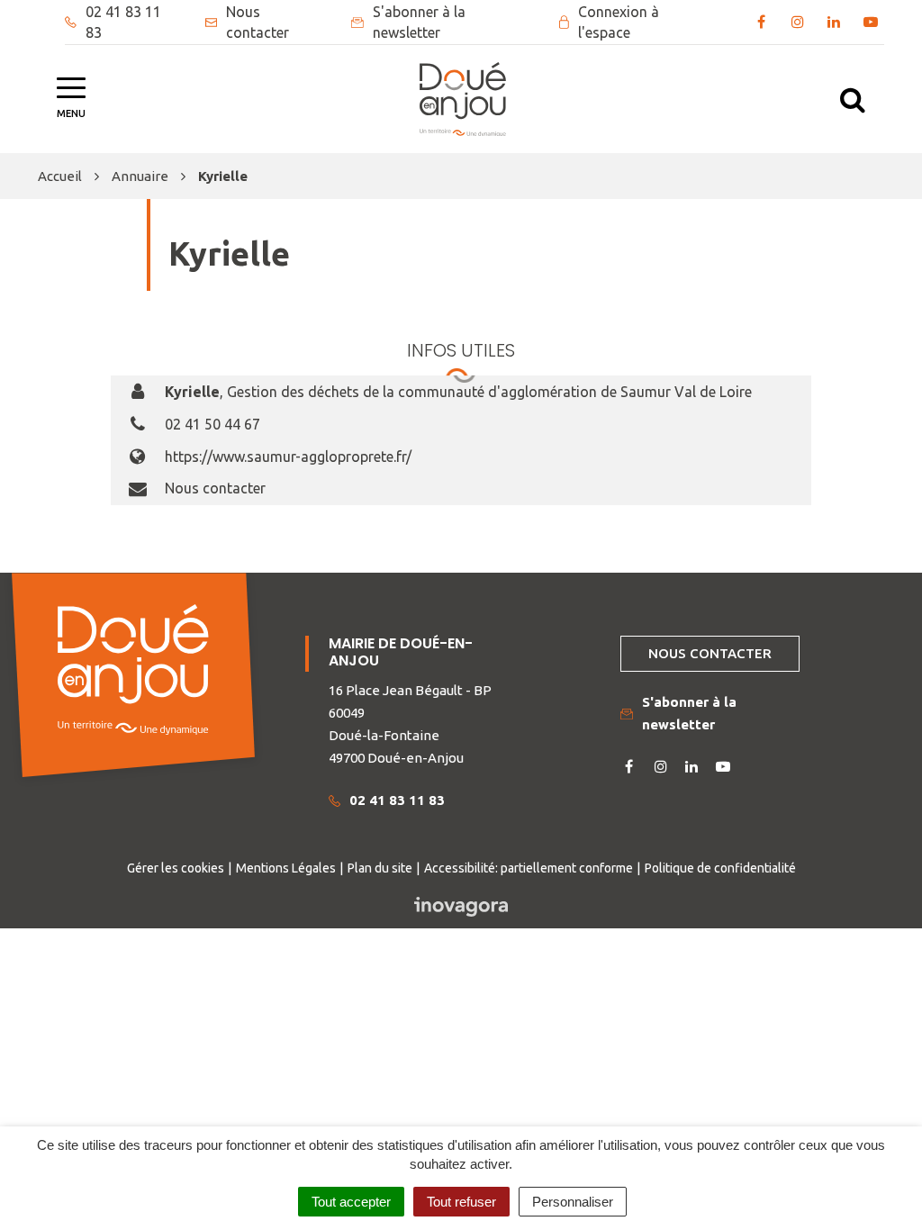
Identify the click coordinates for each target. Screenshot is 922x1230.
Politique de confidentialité (720, 868)
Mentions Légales (286, 868)
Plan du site (380, 868)
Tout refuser (461, 1201)
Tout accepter (351, 1201)
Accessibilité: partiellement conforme (528, 868)
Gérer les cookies (175, 868)
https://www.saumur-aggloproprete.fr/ (288, 456)
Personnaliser (572, 1201)
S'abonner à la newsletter (689, 713)
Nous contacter (215, 488)
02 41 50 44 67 (212, 424)
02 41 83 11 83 (397, 800)
